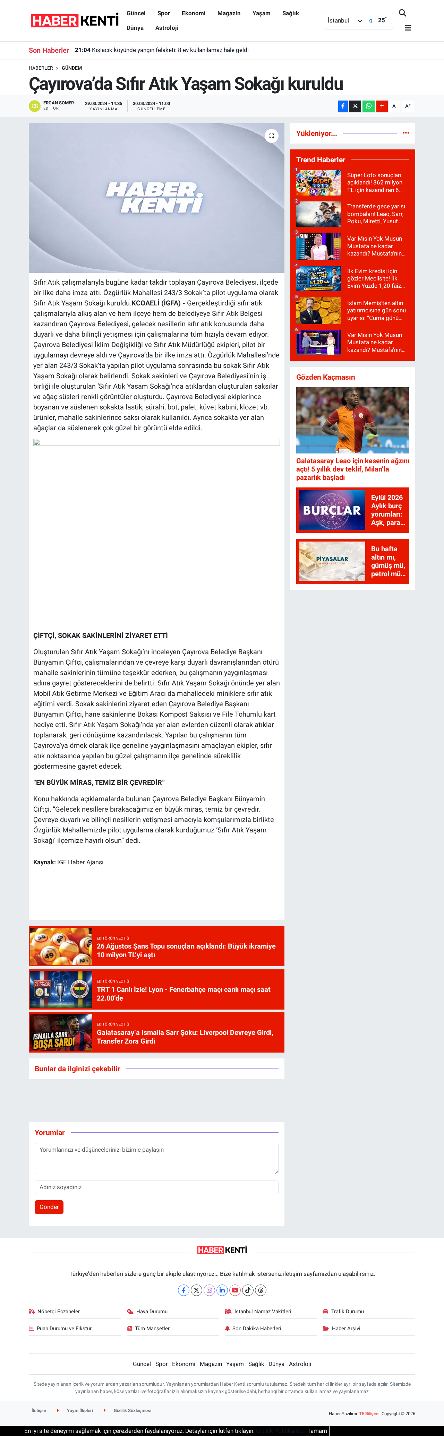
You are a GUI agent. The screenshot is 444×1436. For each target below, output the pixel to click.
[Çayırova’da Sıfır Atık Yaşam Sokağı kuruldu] (156, 198)
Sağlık (290, 13)
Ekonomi (194, 13)
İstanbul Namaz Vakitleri (262, 1311)
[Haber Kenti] (75, 20)
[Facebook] (183, 1290)
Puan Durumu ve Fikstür (64, 1328)
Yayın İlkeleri (79, 1410)
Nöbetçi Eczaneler (58, 1311)
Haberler (41, 68)
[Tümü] (406, 133)
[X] (196, 1290)
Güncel (136, 13)
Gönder (49, 1206)
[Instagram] (209, 1290)
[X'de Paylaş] (355, 106)
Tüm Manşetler (152, 1328)
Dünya (135, 27)
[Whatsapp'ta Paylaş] (368, 106)
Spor (163, 13)
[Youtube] (235, 1290)
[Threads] (260, 1290)
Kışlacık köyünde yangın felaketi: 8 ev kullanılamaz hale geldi (162, 49)
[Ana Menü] (405, 28)
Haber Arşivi (346, 1328)
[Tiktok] (248, 1290)
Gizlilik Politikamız (280, 1430)
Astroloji (166, 27)
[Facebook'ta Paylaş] (343, 106)
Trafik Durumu (347, 1311)
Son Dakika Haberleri (256, 1328)
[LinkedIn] (222, 1290)
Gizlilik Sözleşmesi (132, 1410)
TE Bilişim (368, 1413)
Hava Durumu (152, 1311)
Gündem (72, 68)
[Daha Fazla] (382, 106)
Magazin (229, 13)
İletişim (39, 1410)
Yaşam (262, 13)
